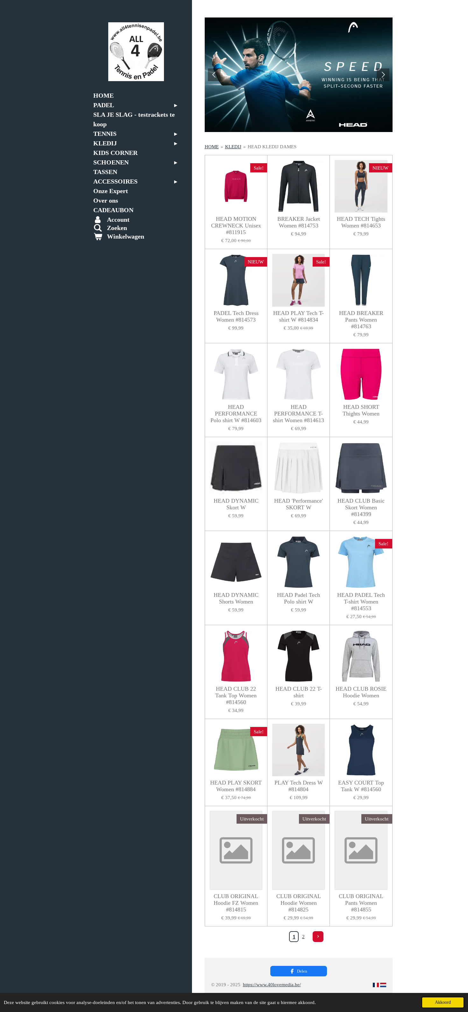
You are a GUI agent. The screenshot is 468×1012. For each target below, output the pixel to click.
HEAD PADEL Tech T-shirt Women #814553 (361, 601)
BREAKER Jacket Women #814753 (298, 222)
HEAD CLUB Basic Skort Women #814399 (361, 507)
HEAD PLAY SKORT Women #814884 (236, 785)
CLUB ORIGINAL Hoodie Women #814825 (298, 903)
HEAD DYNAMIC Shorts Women (236, 598)
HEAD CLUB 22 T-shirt (298, 692)
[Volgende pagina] (318, 936)
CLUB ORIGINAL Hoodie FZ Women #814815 (236, 903)
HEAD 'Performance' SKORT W (298, 504)
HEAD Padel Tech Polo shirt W (298, 598)
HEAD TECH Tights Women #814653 (361, 222)
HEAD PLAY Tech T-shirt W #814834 (298, 316)
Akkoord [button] (443, 1002)
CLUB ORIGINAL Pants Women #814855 (361, 903)
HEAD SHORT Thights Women (361, 410)
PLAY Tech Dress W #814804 (298, 785)
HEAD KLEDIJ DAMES (272, 146)
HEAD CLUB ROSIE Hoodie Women (361, 692)
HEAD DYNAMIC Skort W (236, 504)
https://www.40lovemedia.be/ (272, 984)
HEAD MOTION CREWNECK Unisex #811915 (236, 225)
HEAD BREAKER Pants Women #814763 (361, 320)
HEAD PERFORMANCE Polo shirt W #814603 (235, 413)
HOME (212, 146)
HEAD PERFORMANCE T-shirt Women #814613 (298, 413)
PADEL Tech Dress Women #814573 (236, 316)
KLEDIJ (233, 146)
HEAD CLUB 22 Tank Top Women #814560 (236, 695)
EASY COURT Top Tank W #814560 (361, 785)
